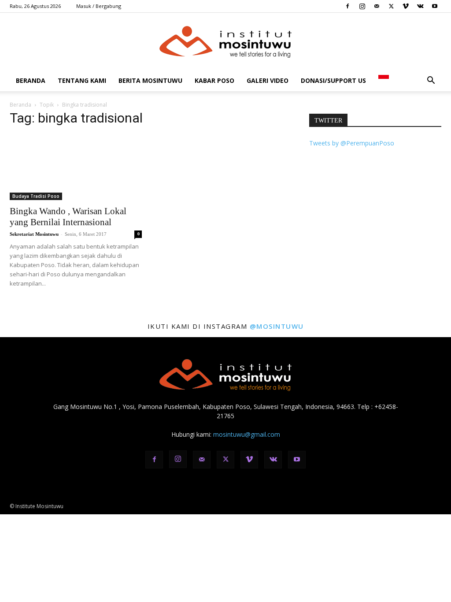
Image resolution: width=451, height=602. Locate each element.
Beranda (30, 80)
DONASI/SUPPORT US (333, 80)
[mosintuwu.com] (225, 42)
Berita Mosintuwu (150, 80)
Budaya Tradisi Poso (35, 196)
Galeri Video (267, 80)
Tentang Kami (82, 80)
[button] (430, 81)
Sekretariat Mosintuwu (34, 234)
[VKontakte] (420, 6)
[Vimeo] (405, 6)
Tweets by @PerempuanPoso (351, 143)
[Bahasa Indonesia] (383, 80)
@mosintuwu (277, 326)
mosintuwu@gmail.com (246, 434)
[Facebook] (347, 6)
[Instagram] (362, 6)
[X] (391, 6)
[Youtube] (434, 6)
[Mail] (376, 6)
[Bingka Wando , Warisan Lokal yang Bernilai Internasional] (76, 167)
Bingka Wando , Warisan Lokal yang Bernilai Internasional (68, 216)
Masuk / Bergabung (98, 6)
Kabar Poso (214, 80)
